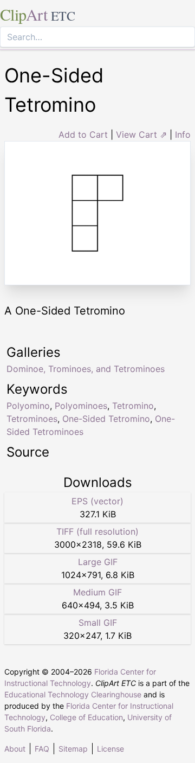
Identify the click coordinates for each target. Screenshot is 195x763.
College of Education (86, 717)
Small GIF (98, 622)
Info (183, 134)
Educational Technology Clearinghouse (72, 694)
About (14, 748)
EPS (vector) (97, 501)
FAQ (42, 748)
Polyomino (28, 405)
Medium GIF (97, 592)
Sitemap (73, 748)
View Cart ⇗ (141, 134)
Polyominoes (81, 405)
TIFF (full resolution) (97, 531)
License (110, 748)
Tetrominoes (31, 418)
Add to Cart (83, 134)
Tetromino (133, 405)
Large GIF (98, 561)
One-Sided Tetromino (106, 418)
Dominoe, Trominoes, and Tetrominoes (85, 368)
